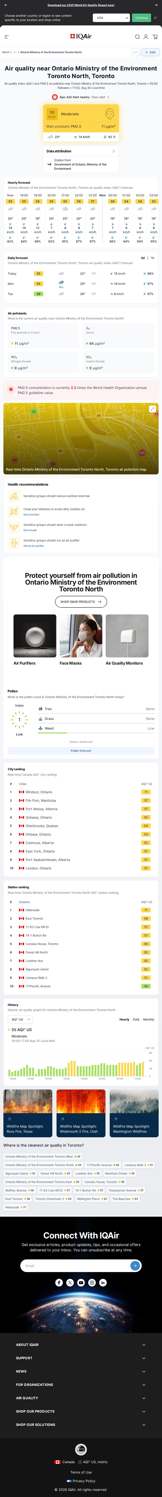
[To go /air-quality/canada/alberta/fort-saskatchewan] (82, 859)
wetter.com (86, 741)
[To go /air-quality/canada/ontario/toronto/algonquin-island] (82, 969)
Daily (136, 1019)
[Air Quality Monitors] (127, 635)
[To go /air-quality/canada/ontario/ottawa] (82, 834)
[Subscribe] (135, 1266)
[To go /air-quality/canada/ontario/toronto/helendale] (82, 910)
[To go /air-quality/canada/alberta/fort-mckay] (82, 809)
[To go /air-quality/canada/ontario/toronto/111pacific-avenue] (82, 986)
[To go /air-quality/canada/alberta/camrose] (82, 843)
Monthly (148, 1019)
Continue (141, 17)
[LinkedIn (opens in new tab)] (103, 1282)
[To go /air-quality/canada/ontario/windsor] (82, 792)
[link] (137, 36)
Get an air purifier (33, 545)
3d (143, 258)
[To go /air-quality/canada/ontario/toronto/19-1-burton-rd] (82, 935)
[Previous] (6, 5)
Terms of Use (81, 1472)
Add (152, 52)
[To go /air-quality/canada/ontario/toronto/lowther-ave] (82, 961)
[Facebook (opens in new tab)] (59, 1282)
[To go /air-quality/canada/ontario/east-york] (82, 851)
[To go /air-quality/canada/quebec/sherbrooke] (82, 826)
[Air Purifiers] (35, 635)
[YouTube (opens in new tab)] (81, 1282)
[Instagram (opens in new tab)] (92, 1282)
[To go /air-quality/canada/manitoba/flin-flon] (82, 800)
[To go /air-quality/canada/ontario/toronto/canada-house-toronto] (82, 944)
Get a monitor (31, 514)
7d (152, 258)
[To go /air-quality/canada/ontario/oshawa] (82, 817)
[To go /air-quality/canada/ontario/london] (82, 868)
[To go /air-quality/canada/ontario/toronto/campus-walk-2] (82, 978)
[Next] (156, 5)
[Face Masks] (81, 635)
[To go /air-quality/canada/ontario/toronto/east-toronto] (82, 918)
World (5, 52)
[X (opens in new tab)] (70, 1282)
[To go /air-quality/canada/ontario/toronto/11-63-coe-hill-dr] (82, 927)
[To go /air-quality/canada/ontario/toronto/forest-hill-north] (82, 952)
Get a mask (30, 530)
